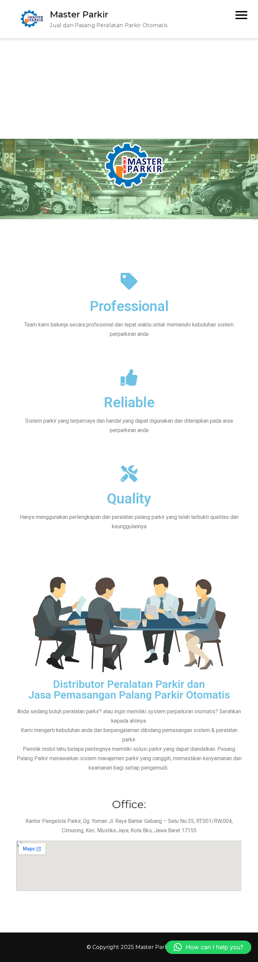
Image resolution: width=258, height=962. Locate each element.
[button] (208, 947)
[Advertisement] (129, 88)
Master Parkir (79, 14)
